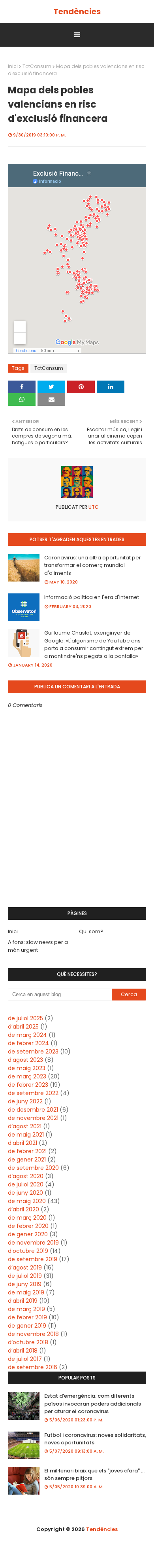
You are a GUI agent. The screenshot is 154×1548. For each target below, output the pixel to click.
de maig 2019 (26, 1292)
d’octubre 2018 (28, 1342)
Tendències (77, 11)
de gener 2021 (27, 1159)
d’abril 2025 (23, 1027)
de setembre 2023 (33, 1051)
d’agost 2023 (25, 1060)
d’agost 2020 (25, 1176)
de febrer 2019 (27, 1317)
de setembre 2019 (32, 1259)
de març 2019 (26, 1309)
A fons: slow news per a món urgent (38, 946)
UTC (93, 507)
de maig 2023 (26, 1068)
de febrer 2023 (28, 1085)
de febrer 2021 (27, 1151)
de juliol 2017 (25, 1359)
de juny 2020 (25, 1193)
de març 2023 (27, 1076)
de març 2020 (27, 1218)
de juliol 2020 (25, 1184)
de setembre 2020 (33, 1168)
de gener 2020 (28, 1234)
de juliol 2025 (25, 1018)
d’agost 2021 (24, 1126)
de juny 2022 (25, 1101)
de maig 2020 (27, 1201)
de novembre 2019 (33, 1243)
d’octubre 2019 (28, 1251)
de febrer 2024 (28, 1043)
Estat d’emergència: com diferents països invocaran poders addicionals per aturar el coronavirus (92, 1403)
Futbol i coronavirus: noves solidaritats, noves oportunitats (95, 1439)
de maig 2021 (26, 1135)
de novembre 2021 (33, 1118)
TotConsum (37, 66)
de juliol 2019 (25, 1276)
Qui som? (91, 931)
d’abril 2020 (23, 1209)
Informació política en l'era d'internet (91, 597)
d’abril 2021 (22, 1143)
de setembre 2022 (33, 1093)
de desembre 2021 (33, 1110)
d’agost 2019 (25, 1267)
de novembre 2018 (33, 1334)
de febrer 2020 (28, 1226)
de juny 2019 (24, 1284)
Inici (13, 66)
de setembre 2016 (32, 1367)
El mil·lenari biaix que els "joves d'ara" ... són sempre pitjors (94, 1474)
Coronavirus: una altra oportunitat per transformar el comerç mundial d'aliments (92, 565)
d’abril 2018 (23, 1351)
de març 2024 (27, 1035)
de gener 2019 (27, 1326)
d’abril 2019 (23, 1301)
